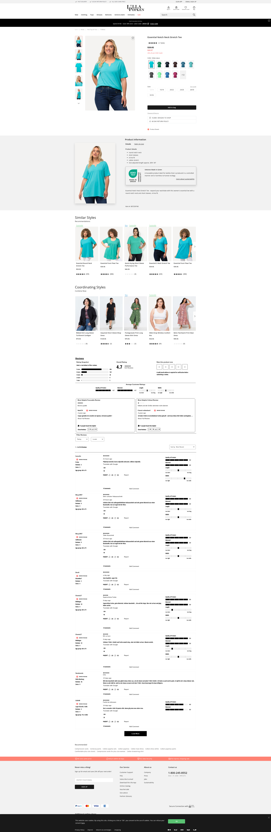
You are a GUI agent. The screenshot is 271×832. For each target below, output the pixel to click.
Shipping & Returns (153, 113)
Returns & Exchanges (103, 830)
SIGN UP (84, 787)
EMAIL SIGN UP (191, 2)
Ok (177, 821)
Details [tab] (128, 144)
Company (147, 772)
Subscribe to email (126, 779)
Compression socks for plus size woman (111, 751)
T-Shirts (102, 29)
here (83, 823)
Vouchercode (124, 789)
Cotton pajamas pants (168, 749)
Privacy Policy (79, 830)
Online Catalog (125, 786)
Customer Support (126, 772)
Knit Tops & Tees (92, 29)
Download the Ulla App (128, 783)
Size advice (124, 793)
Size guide (193, 87)
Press (146, 776)
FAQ (121, 776)
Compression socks (81, 749)
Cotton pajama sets (109, 749)
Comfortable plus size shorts (85, 751)
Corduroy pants (95, 749)
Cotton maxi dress (137, 749)
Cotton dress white (152, 749)
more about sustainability (185, 179)
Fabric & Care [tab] (139, 144)
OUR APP (179, 2)
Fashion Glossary (126, 796)
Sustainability (149, 783)
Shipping (117, 830)
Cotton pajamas (123, 749)
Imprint (90, 830)
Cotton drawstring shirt (135, 751)
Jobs (145, 779)
